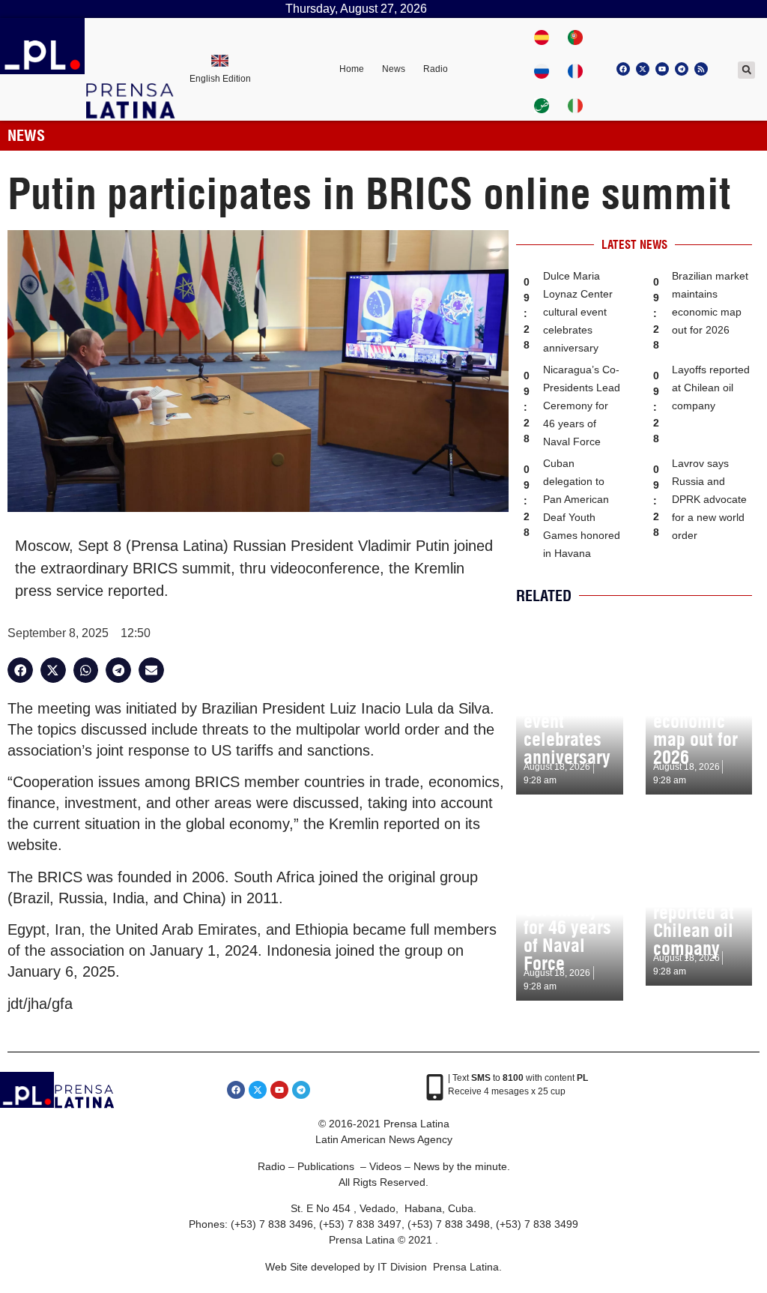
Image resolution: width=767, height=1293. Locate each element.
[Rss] (701, 69)
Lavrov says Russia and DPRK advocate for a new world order (709, 499)
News (393, 69)
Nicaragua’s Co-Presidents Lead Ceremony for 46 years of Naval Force (581, 405)
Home (351, 69)
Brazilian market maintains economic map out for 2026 (695, 712)
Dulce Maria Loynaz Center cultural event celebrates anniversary (578, 312)
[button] (746, 70)
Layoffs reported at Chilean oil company (711, 388)
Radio (435, 69)
